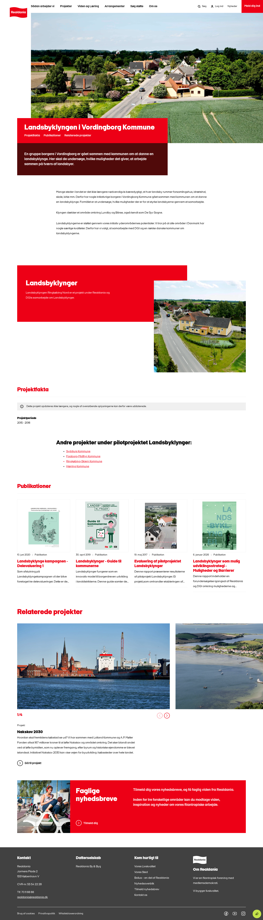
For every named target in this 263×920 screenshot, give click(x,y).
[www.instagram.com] (243, 913)
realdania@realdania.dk (32, 897)
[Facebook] (226, 913)
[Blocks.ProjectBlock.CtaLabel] (93, 666)
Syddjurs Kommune (78, 451)
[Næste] (167, 715)
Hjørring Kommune (77, 466)
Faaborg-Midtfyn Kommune (83, 456)
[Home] (18, 12)
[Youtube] (234, 913)
